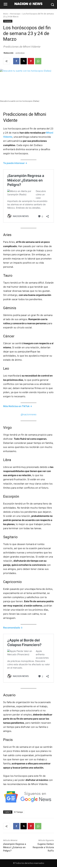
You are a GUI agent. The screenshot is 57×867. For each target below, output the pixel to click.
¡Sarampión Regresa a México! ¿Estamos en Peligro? (14, 847)
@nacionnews (28, 414)
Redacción (8, 53)
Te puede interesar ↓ (15, 163)
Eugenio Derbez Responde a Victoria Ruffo (43, 847)
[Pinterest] (31, 61)
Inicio (5, 13)
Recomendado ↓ (13, 627)
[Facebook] (16, 61)
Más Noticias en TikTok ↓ (17, 406)
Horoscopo (15, 13)
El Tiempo (18, 812)
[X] (23, 61)
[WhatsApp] (38, 61)
